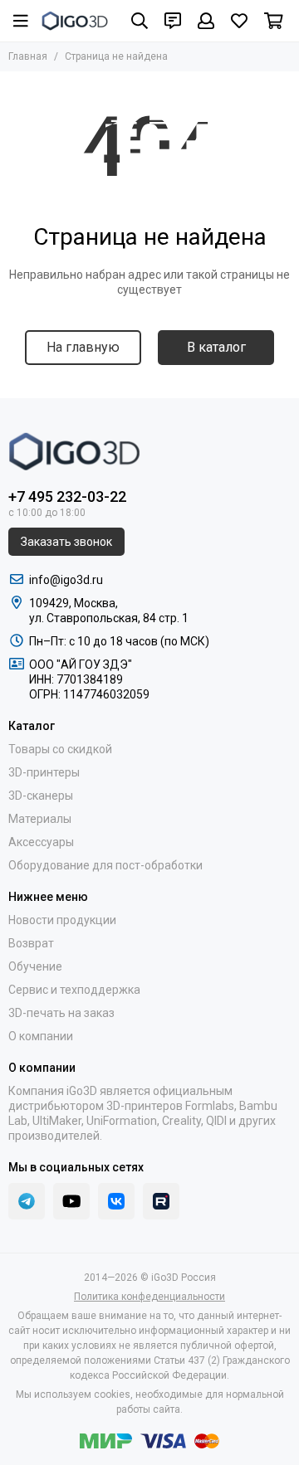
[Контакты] (172, 20)
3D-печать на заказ (61, 1013)
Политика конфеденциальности (149, 1296)
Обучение (35, 966)
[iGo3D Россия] (75, 21)
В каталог (216, 347)
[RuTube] (161, 1201)
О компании (40, 1036)
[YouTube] (71, 1201)
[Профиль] (206, 20)
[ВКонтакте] (116, 1201)
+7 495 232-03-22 (67, 496)
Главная (27, 56)
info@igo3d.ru (66, 579)
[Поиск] (139, 20)
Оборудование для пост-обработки (105, 865)
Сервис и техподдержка (74, 989)
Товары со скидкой (60, 749)
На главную (83, 347)
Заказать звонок (66, 541)
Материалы (39, 818)
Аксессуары (41, 842)
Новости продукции (62, 920)
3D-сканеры (40, 795)
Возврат (31, 943)
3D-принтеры (44, 772)
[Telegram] (26, 1201)
